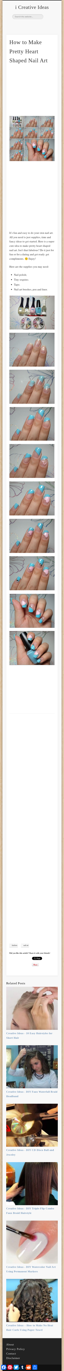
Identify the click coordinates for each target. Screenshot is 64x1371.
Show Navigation (50, 27)
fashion (14, 945)
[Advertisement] (35, 89)
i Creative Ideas (32, 7)
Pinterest (31, 24)
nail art (25, 945)
